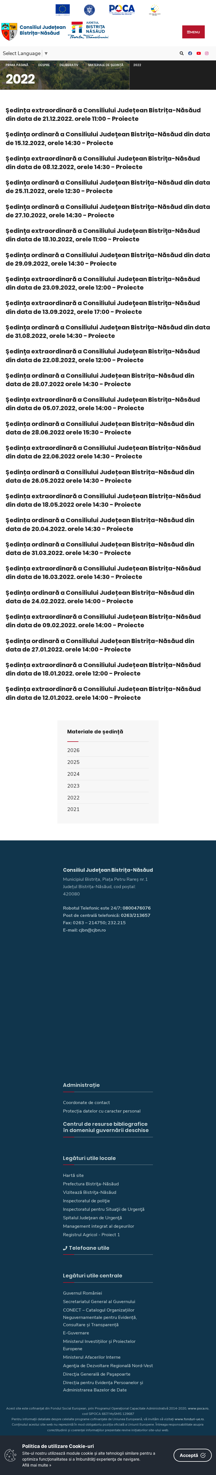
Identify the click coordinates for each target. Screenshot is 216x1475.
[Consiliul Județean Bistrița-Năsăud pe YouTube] (198, 53)
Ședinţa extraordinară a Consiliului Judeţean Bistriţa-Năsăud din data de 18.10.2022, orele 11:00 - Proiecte (103, 235)
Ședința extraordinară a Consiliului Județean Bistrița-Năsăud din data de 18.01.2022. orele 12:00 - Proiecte (103, 669)
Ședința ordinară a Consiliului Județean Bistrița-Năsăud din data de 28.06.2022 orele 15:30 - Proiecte (100, 428)
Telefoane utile (89, 1247)
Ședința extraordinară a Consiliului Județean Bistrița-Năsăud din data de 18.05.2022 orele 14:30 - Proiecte (103, 500)
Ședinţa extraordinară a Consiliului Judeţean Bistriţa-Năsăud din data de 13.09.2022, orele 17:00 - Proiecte (103, 307)
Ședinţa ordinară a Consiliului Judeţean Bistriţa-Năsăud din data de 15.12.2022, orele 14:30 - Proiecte (108, 138)
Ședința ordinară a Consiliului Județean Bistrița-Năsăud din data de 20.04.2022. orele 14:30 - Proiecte (100, 524)
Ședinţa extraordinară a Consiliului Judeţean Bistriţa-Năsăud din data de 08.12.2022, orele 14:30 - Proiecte (103, 162)
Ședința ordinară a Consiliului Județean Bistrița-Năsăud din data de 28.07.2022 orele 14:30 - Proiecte (100, 379)
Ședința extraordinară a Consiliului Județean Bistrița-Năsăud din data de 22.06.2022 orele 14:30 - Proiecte (103, 452)
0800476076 (137, 908)
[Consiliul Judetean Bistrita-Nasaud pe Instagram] (206, 53)
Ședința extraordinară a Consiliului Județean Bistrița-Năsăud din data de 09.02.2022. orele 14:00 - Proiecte (103, 621)
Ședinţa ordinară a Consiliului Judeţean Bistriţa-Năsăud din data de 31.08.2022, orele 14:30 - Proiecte (108, 331)
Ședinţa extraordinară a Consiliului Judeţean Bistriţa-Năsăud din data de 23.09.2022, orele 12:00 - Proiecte (103, 283)
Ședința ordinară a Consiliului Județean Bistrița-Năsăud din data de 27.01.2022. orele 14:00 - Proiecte (100, 645)
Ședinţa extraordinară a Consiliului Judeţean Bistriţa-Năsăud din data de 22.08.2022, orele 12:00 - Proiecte (103, 355)
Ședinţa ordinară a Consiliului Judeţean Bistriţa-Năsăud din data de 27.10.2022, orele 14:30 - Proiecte (108, 211)
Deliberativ (69, 65)
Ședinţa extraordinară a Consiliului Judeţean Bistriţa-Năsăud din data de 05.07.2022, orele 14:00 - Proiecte (103, 403)
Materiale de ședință (105, 65)
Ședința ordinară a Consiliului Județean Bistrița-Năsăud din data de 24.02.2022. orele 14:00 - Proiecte (100, 597)
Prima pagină (17, 65)
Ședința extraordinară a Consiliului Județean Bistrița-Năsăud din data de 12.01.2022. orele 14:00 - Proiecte (103, 693)
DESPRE (44, 65)
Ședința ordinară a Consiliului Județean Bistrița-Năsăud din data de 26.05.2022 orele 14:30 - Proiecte (100, 476)
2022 (137, 65)
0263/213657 (135, 915)
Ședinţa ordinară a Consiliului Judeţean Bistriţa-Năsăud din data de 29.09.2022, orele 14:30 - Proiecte (108, 259)
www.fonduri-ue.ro (189, 1419)
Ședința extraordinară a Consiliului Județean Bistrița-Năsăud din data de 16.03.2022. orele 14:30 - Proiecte (103, 572)
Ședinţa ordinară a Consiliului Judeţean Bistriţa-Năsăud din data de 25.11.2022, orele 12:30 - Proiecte (108, 186)
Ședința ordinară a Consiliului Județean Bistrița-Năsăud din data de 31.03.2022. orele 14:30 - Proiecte (100, 548)
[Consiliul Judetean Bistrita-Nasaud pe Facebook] (189, 53)
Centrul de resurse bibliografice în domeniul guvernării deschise (106, 1127)
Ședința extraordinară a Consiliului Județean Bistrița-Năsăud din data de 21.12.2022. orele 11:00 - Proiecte (103, 114)
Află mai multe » (36, 1465)
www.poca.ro (198, 1408)
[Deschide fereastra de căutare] (181, 53)
